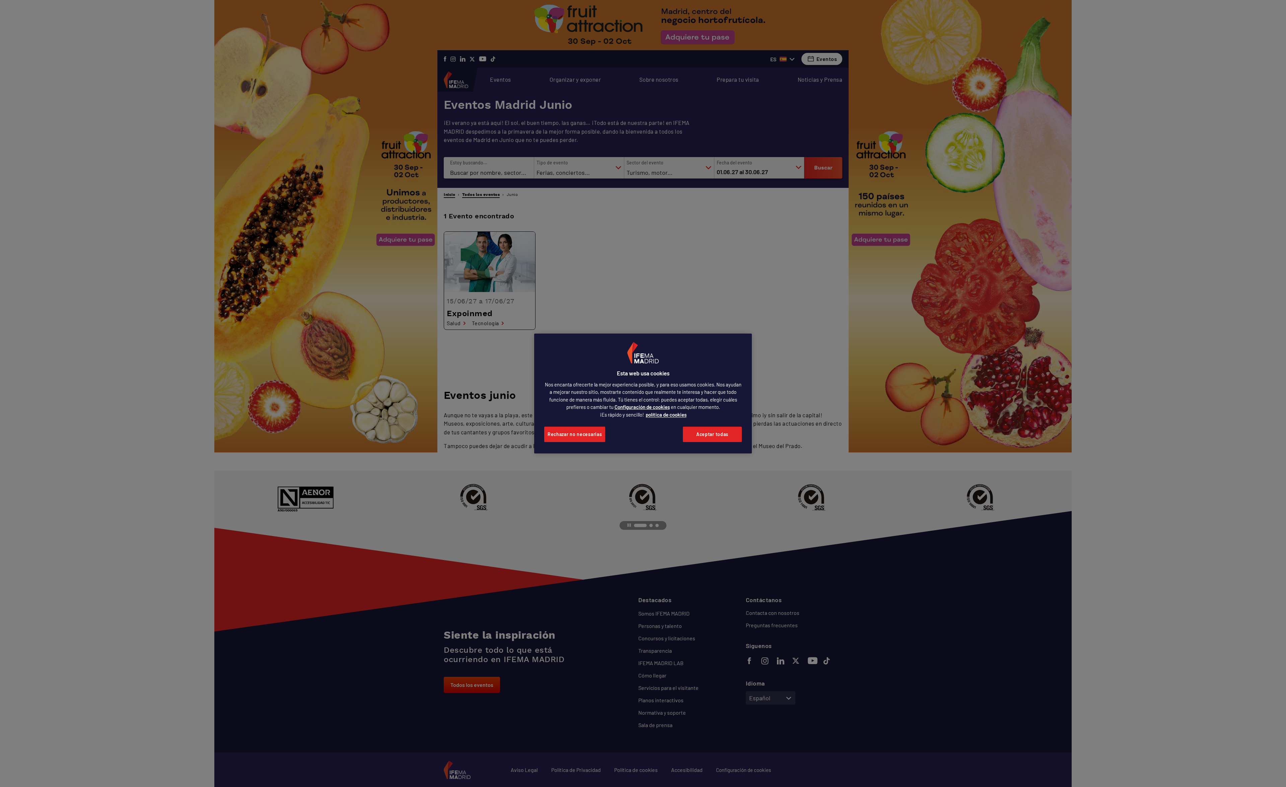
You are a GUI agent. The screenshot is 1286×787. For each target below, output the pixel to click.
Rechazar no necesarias (575, 434)
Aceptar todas (712, 434)
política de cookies (666, 415)
